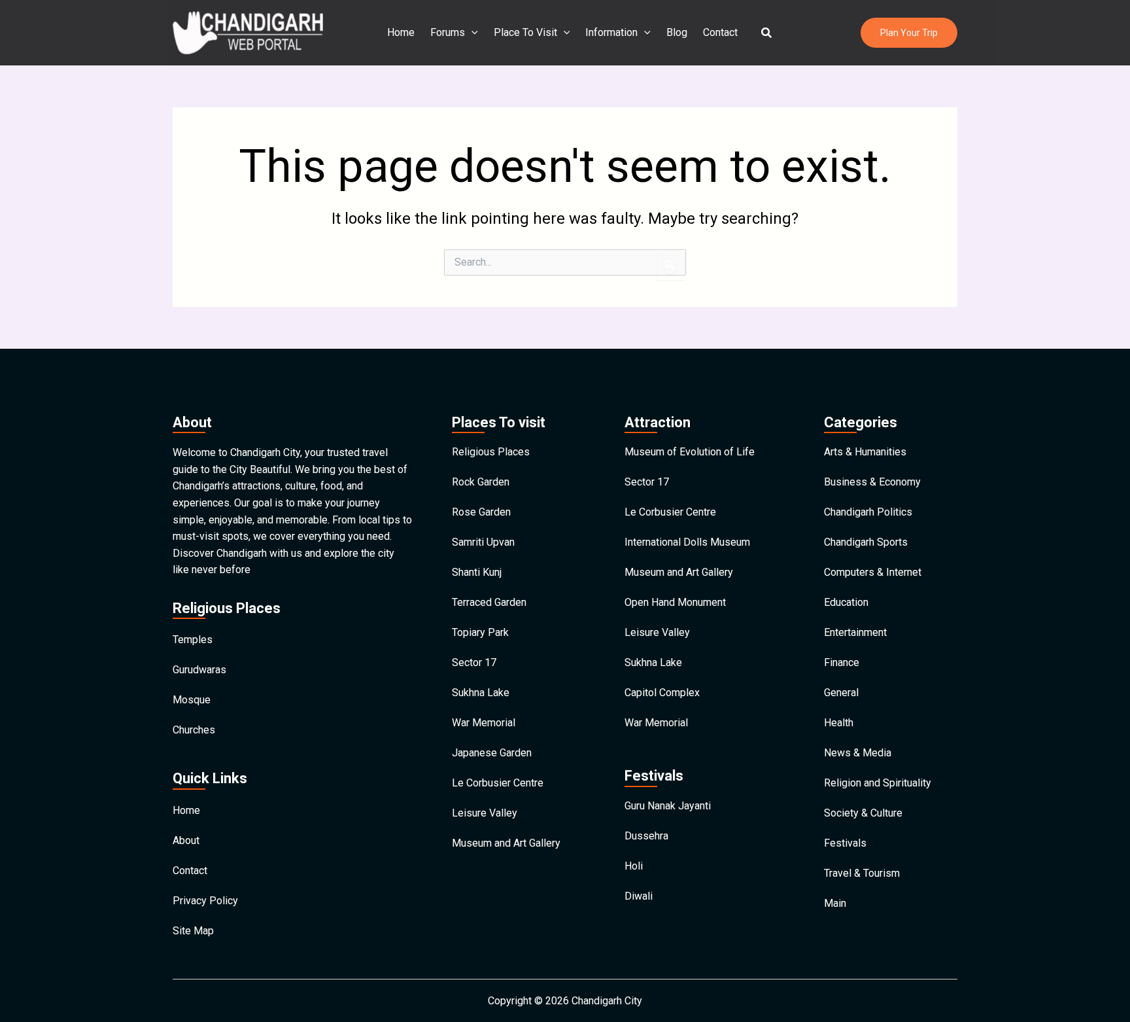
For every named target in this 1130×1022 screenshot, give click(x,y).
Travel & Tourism (862, 873)
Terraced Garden (489, 602)
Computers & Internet (872, 572)
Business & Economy (872, 482)
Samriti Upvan (483, 542)
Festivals (845, 843)
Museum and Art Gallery (506, 843)
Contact (720, 32)
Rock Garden (480, 482)
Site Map (193, 931)
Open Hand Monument (675, 602)
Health (838, 722)
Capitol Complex (662, 692)
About (186, 840)
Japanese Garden (492, 753)
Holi (634, 866)
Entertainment (855, 632)
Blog (676, 32)
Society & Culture (863, 813)
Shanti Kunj (477, 572)
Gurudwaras (199, 669)
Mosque (192, 700)
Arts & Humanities (865, 452)
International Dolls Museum (687, 542)
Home (401, 32)
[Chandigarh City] (248, 32)
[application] (471, 32)
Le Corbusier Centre (497, 783)
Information (611, 32)
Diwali (639, 896)
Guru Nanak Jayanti (668, 806)
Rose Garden (481, 512)
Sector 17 (474, 662)
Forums (447, 32)
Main (835, 903)
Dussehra (646, 836)
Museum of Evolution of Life (690, 452)
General (841, 692)
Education (846, 602)
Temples (193, 639)
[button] (767, 33)
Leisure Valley (484, 813)
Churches (194, 730)
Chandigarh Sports (866, 542)
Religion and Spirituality (877, 783)
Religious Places (491, 452)
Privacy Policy (205, 900)
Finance (841, 662)
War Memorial (483, 722)
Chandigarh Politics (868, 512)
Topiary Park (480, 632)
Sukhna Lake (480, 692)
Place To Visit (525, 32)
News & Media (857, 753)
